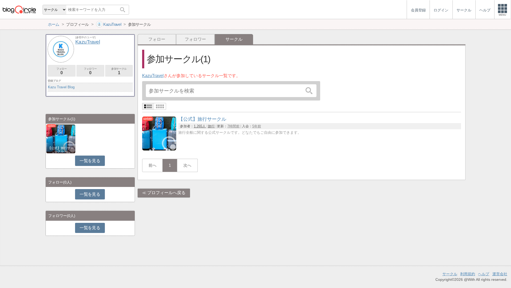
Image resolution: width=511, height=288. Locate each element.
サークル (449, 274)
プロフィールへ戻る (166, 192)
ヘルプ (483, 274)
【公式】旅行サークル (60, 150)
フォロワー (195, 39)
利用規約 (467, 274)
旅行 (211, 126)
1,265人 (200, 126)
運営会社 (499, 274)
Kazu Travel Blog (61, 87)
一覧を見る (90, 160)
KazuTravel (153, 75)
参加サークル (119, 71)
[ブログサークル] (19, 9)
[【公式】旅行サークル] (159, 149)
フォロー (156, 39)
